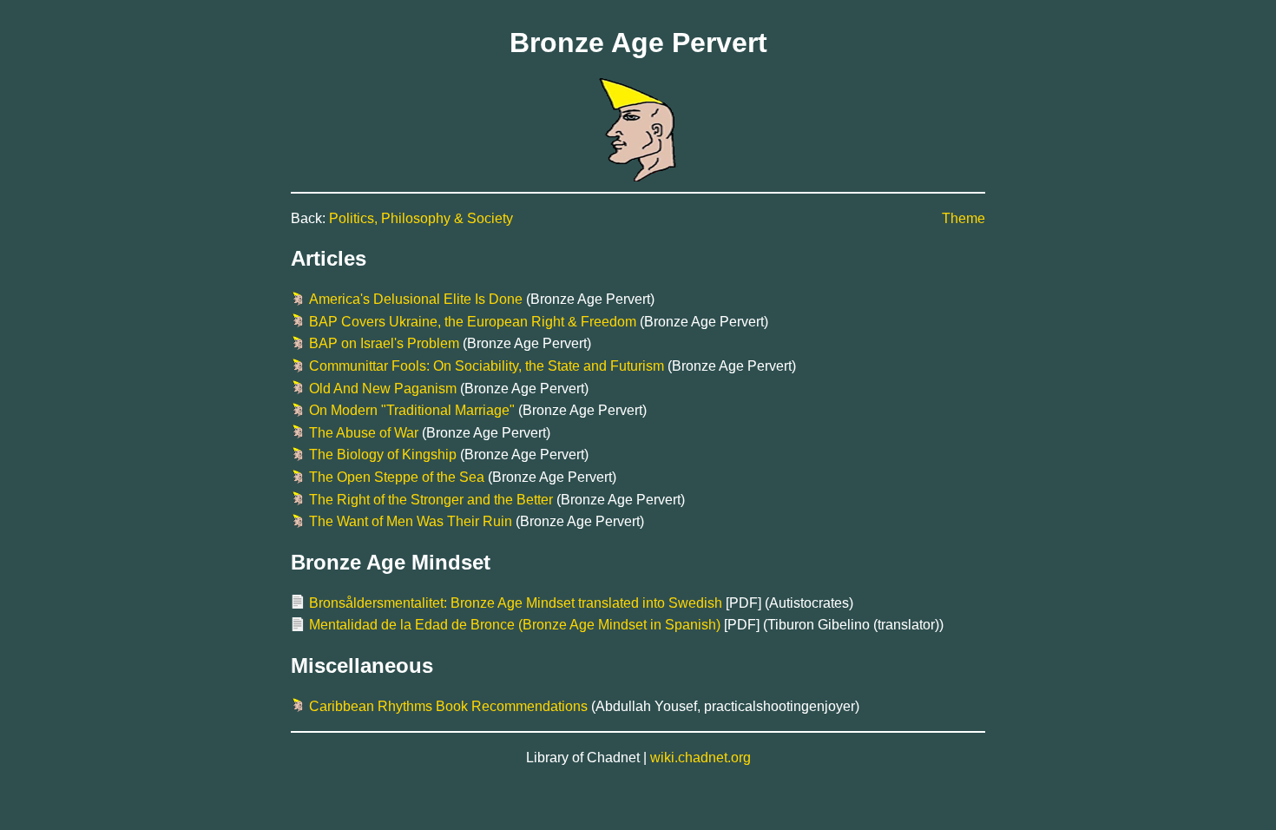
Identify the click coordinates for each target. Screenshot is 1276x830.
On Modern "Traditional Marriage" (412, 410)
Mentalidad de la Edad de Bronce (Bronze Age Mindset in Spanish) (514, 624)
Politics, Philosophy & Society (421, 218)
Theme (963, 218)
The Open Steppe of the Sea (396, 477)
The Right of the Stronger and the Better (431, 499)
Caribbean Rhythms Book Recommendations (448, 706)
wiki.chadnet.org (700, 757)
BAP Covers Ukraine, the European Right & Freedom (472, 321)
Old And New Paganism (383, 388)
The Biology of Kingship (383, 454)
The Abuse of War (363, 432)
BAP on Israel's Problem (384, 343)
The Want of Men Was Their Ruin (410, 521)
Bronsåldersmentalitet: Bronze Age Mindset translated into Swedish (515, 603)
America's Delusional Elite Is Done (416, 299)
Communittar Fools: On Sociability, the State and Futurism (486, 366)
